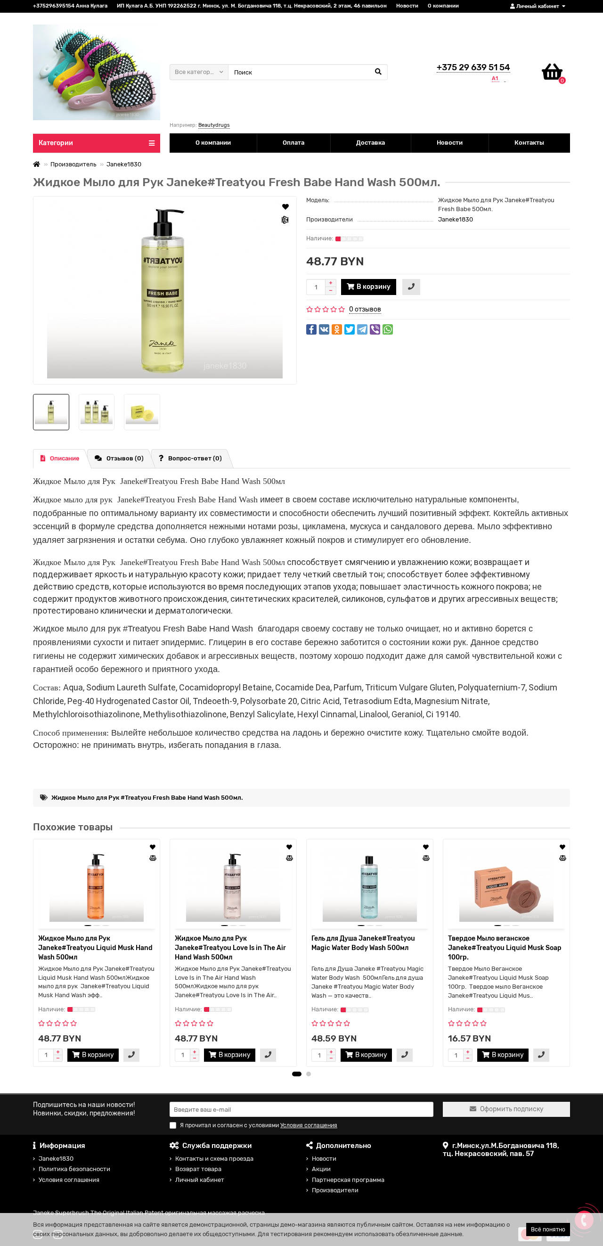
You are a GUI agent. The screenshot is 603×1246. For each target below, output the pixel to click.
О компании (443, 6)
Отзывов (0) (125, 458)
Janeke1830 (123, 164)
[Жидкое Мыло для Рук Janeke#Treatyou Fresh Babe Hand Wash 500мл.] (165, 290)
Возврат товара (198, 1168)
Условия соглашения (69, 1179)
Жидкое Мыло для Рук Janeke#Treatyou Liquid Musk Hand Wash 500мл (95, 947)
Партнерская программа (348, 1179)
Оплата (293, 142)
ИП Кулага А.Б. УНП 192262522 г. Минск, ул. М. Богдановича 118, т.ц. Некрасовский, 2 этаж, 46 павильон (252, 6)
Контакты (529, 142)
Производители (335, 1190)
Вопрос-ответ (195, 458)
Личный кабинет (199, 1179)
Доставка (370, 142)
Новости (407, 6)
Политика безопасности (74, 1168)
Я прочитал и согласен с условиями (258, 1125)
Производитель (73, 164)
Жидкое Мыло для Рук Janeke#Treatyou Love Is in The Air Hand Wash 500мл (230, 947)
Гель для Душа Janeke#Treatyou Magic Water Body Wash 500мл (363, 943)
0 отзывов (365, 309)
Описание (65, 458)
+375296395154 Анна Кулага (70, 6)
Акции (321, 1168)
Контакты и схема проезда (214, 1158)
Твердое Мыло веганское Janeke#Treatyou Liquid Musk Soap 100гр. (505, 947)
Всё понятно (548, 1229)
